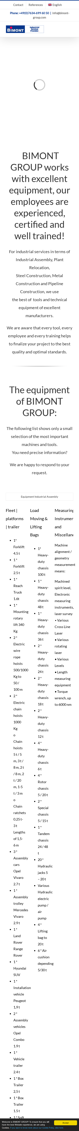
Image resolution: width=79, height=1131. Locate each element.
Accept (66, 1122)
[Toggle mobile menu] (71, 28)
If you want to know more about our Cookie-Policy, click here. (37, 1127)
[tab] (39, 497)
